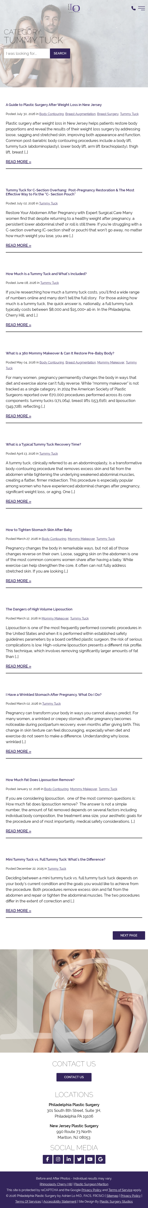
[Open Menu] (141, 8)
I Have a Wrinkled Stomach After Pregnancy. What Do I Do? (54, 695)
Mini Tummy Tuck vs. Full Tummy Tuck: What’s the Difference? (55, 859)
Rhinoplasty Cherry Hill (56, 1184)
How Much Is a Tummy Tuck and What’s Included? (46, 274)
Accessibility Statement (59, 1201)
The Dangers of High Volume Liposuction (39, 609)
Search (60, 53)
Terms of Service (120, 1190)
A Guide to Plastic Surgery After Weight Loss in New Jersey (54, 105)
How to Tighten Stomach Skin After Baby (39, 530)
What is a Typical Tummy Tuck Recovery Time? (43, 444)
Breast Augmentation (80, 114)
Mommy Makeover (110, 362)
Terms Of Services (28, 1201)
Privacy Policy (92, 1190)
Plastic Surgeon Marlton (91, 1184)
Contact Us (74, 1077)
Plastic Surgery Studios (116, 1201)
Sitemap (112, 1196)
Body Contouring (51, 114)
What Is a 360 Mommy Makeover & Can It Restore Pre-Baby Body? (60, 353)
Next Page (128, 935)
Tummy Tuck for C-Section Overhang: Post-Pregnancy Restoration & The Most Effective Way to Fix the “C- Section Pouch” (70, 192)
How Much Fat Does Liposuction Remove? (40, 780)
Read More (17, 161)
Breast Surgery (108, 114)
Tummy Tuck (129, 114)
